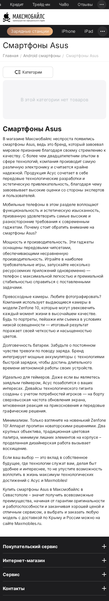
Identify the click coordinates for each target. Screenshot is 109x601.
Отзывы (85, 4)
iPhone (68, 31)
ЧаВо (64, 4)
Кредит (16, 4)
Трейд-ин (41, 4)
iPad (88, 31)
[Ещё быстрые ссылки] (101, 4)
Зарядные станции (30, 31)
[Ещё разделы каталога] (103, 31)
